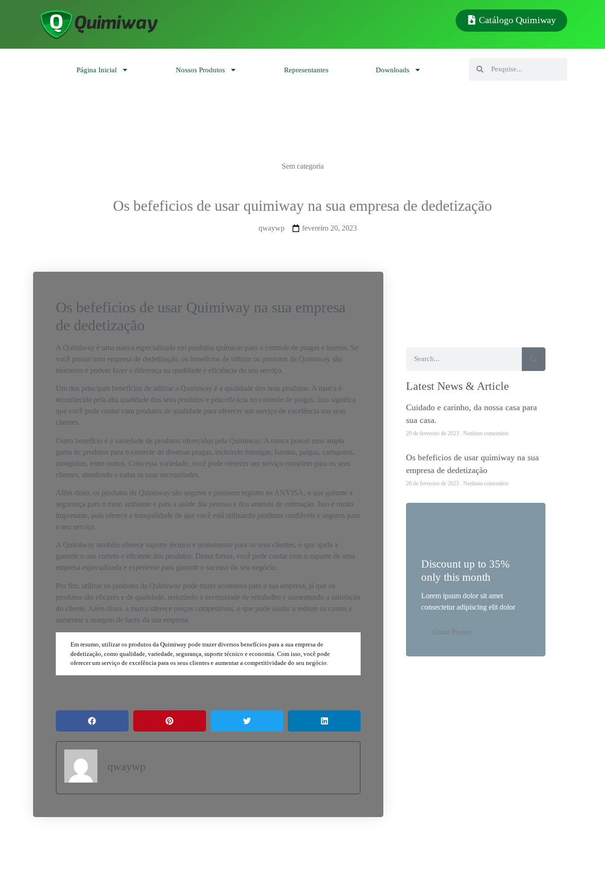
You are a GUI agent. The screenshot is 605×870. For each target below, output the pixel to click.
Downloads (392, 70)
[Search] (533, 359)
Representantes (306, 70)
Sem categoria (303, 166)
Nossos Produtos (200, 70)
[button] (92, 721)
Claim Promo (451, 632)
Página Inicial (97, 70)
